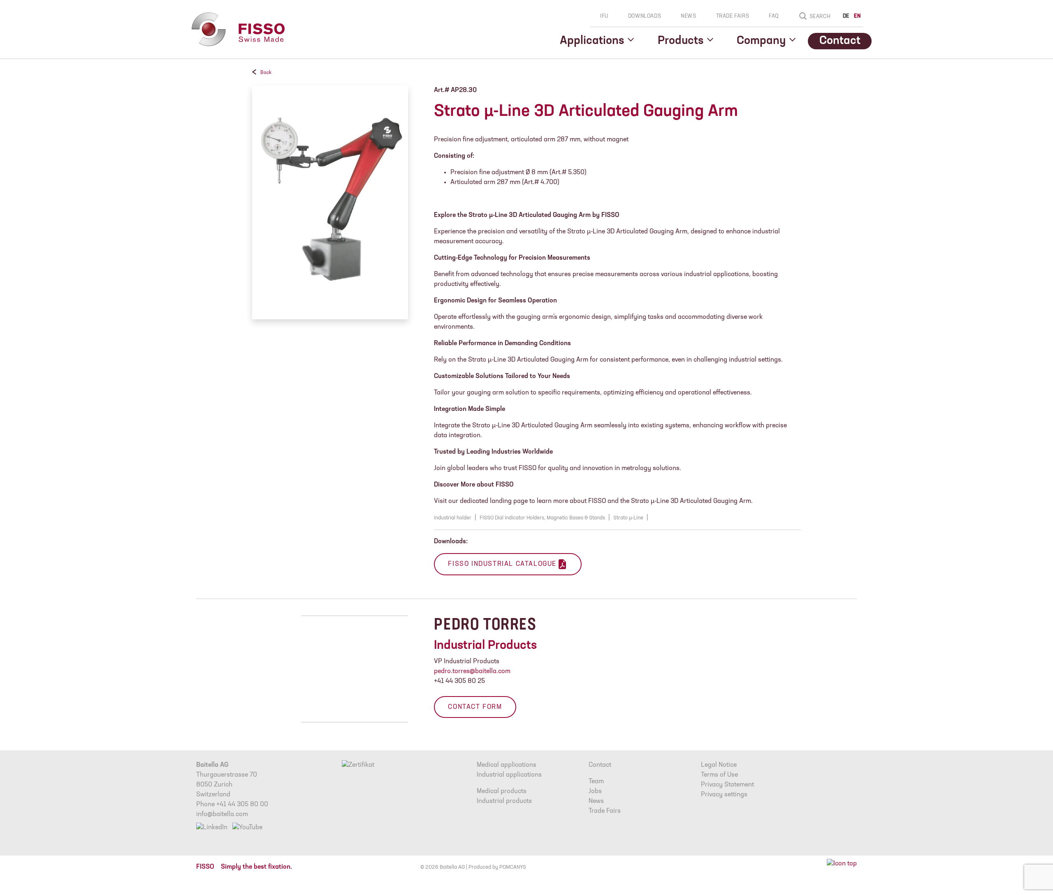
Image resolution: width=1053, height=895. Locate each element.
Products (680, 41)
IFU (604, 16)
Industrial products (504, 801)
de (846, 16)
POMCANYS (512, 867)
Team (596, 781)
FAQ (774, 16)
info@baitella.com (222, 814)
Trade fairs (732, 16)
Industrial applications (509, 775)
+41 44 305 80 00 (242, 804)
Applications (592, 41)
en (857, 16)
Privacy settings (724, 794)
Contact (839, 41)
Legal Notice (719, 765)
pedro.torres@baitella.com (472, 671)
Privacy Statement (727, 785)
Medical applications (506, 765)
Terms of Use (719, 775)
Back (265, 72)
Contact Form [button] (475, 707)
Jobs (595, 791)
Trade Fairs (605, 811)
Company (761, 41)
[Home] (237, 29)
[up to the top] (842, 863)
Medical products (501, 791)
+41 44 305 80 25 (459, 681)
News (688, 16)
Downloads (644, 16)
